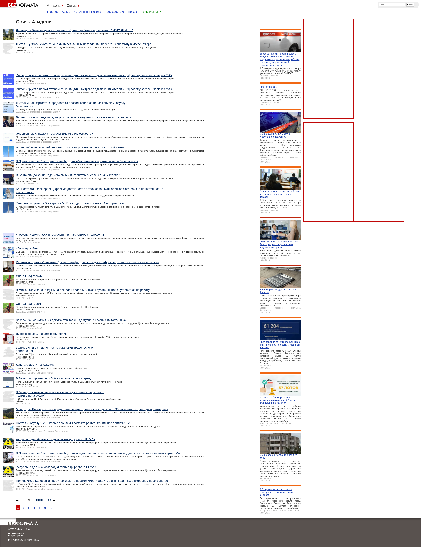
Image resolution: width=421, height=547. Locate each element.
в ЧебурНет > (151, 11)
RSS (37, 540)
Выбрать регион (16, 536)
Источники (81, 11)
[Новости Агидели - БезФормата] (19, 4)
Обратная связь (16, 533)
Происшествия (114, 11)
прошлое (43, 499)
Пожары (133, 11)
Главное (53, 11)
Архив (66, 11)
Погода (96, 11)
